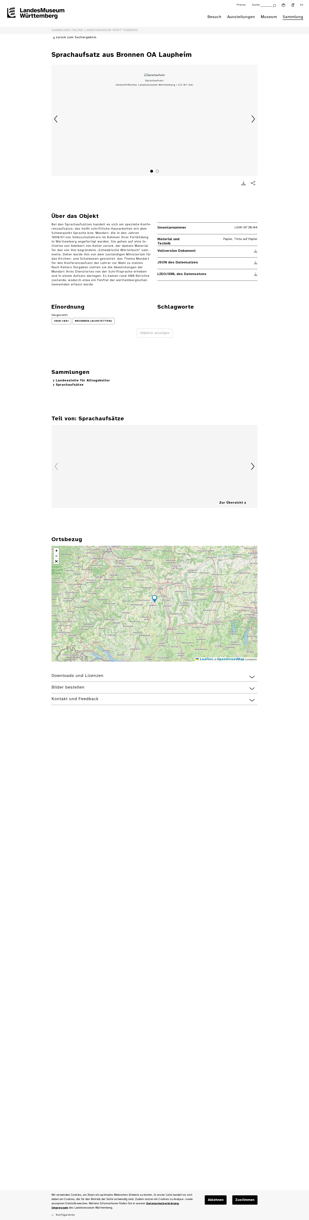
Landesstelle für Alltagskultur (83, 380)
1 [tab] (152, 172)
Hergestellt (60, 315)
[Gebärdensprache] (293, 5)
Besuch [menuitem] (214, 17)
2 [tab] (158, 172)
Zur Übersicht (231, 502)
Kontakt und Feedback (75, 699)
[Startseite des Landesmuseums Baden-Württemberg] (35, 15)
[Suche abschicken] (274, 5)
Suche (256, 5)
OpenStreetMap (230, 659)
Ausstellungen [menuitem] (241, 17)
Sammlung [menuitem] (293, 17)
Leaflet (206, 659)
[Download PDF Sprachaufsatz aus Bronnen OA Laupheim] (243, 183)
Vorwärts (253, 119)
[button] (154, 599)
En (301, 5)
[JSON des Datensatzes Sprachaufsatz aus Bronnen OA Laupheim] (256, 262)
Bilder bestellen (68, 687)
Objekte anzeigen (155, 333)
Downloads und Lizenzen (78, 676)
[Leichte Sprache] (283, 5)
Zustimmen (244, 1200)
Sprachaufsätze (70, 385)
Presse (241, 5)
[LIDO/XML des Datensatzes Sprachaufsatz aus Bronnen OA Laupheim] (256, 274)
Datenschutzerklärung (162, 1203)
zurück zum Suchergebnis (76, 37)
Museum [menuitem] (269, 17)
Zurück (56, 119)
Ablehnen (216, 1200)
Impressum (60, 1207)
